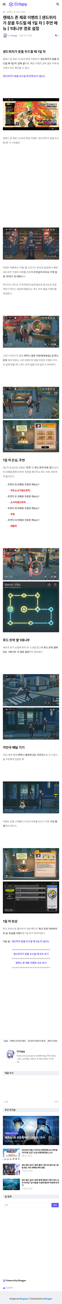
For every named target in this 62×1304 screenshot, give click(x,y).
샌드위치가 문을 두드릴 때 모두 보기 (31, 954)
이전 (56, 1102)
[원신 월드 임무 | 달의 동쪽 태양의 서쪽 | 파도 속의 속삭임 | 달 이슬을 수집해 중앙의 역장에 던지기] (11, 1184)
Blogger (48, 1299)
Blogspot (24, 1299)
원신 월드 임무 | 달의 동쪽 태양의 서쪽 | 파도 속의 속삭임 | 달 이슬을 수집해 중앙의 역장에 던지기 (40, 1182)
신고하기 (9, 1288)
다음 (6, 1102)
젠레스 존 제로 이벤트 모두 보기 (31, 962)
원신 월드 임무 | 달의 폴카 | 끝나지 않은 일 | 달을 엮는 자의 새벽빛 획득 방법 (40, 1166)
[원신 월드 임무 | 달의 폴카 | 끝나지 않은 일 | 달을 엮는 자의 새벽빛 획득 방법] (11, 1169)
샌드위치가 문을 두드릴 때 (36, 1041)
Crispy (21, 1051)
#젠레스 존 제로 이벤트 (16, 12)
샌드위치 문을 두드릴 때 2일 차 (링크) (30, 941)
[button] (4, 4)
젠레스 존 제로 (52, 1041)
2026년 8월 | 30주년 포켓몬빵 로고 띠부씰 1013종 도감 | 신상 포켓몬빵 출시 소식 (39, 1151)
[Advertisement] (31, 188)
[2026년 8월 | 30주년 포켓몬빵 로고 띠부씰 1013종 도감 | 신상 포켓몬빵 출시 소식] (11, 1154)
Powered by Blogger (16, 1280)
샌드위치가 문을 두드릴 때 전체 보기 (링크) (24, 76)
